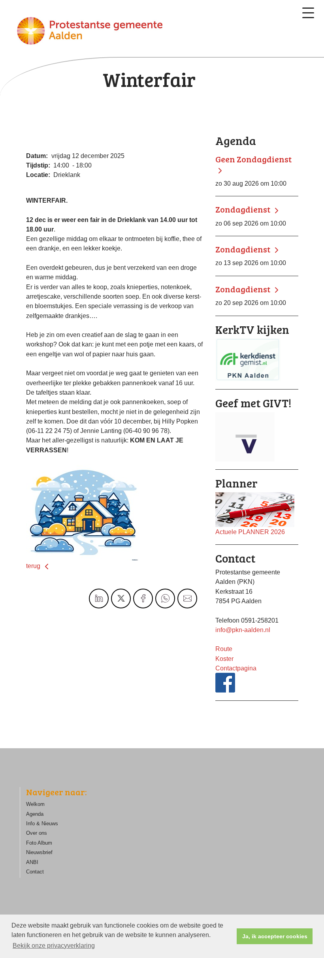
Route (223, 648)
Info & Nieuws (42, 823)
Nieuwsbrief (39, 852)
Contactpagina (235, 668)
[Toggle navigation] (308, 13)
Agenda (34, 814)
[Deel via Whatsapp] (165, 598)
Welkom (35, 804)
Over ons (36, 833)
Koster (224, 658)
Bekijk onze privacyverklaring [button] (54, 945)
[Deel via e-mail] (187, 598)
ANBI (32, 862)
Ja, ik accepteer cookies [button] (274, 936)
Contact (35, 872)
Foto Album (39, 843)
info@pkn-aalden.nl (242, 629)
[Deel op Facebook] (143, 598)
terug (34, 565)
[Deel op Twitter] (121, 598)
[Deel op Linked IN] (99, 598)
